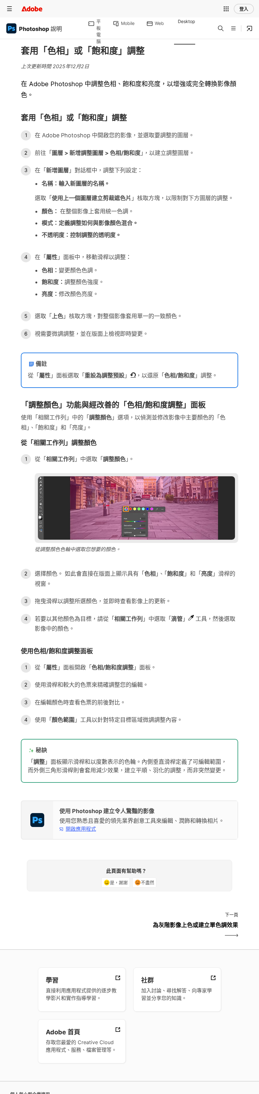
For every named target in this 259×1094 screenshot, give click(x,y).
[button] (226, 9)
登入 (243, 8)
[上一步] (74, 930)
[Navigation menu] (9, 8)
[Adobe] (32, 8)
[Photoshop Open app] (249, 28)
